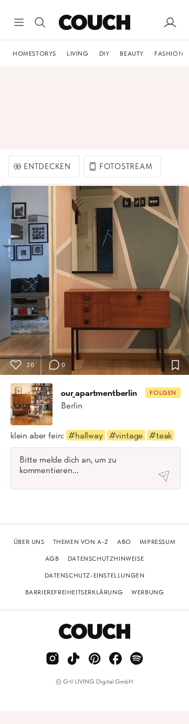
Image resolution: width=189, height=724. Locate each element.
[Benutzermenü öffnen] (170, 22)
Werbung (147, 592)
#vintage (126, 435)
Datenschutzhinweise (106, 558)
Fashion (168, 53)
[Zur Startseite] (94, 22)
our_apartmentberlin (99, 392)
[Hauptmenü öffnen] (19, 22)
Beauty (132, 53)
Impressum (157, 541)
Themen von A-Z (81, 541)
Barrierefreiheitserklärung (74, 592)
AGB (52, 558)
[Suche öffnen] (40, 22)
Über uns (29, 541)
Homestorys (34, 53)
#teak (160, 435)
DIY (104, 53)
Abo (124, 541)
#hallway (85, 435)
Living (78, 53)
